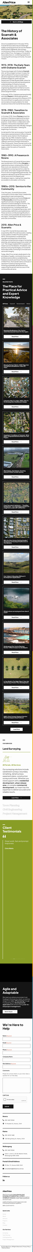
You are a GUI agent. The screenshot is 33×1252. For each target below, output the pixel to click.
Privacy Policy (26, 1246)
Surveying (5, 1233)
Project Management (8, 1239)
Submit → (8, 1106)
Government (21, 304)
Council (12, 304)
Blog (4, 1223)
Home (4, 1214)
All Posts (5, 304)
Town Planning (6, 1235)
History (29, 304)
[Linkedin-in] (4, 1180)
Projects (5, 1220)
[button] (28, 2)
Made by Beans (6, 1248)
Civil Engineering (7, 1237)
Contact (5, 1225)
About (4, 1216)
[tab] (16, 749)
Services (5, 1218)
